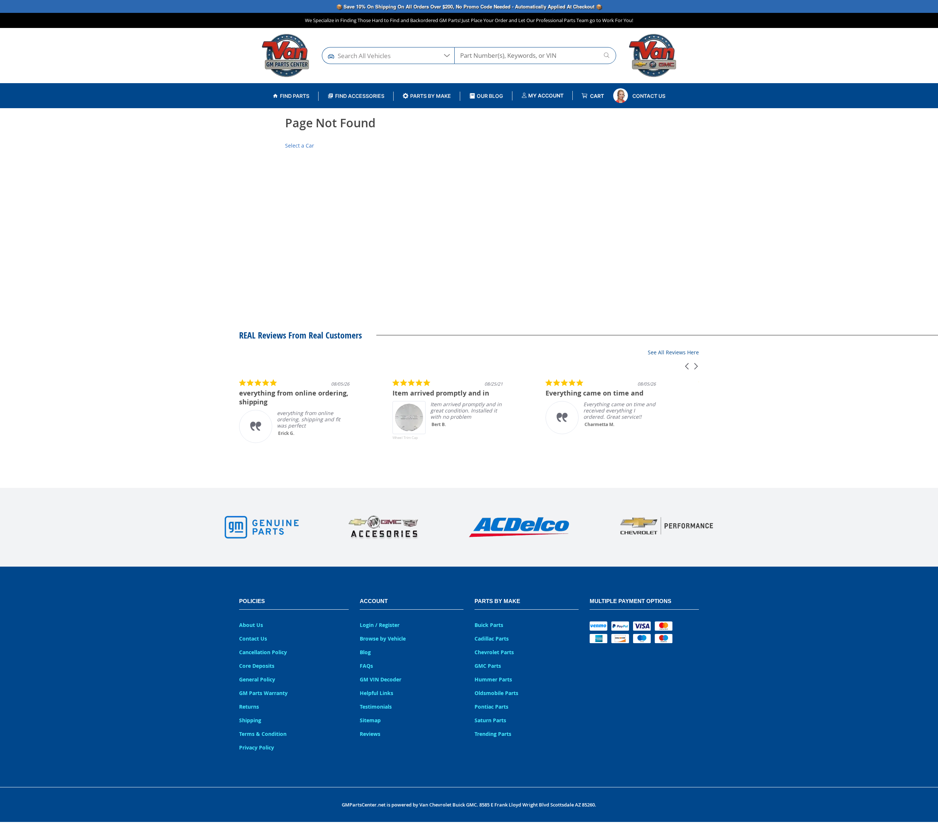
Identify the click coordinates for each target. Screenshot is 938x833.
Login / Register (379, 624)
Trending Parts (493, 733)
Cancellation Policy (263, 652)
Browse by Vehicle (383, 638)
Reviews (370, 733)
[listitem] (294, 411)
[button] (687, 366)
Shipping (250, 720)
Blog (365, 652)
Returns (249, 706)
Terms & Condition (263, 733)
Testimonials (376, 706)
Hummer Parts (493, 679)
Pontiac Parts (491, 706)
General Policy (257, 679)
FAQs (366, 665)
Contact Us (648, 96)
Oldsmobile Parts (496, 693)
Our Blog (490, 96)
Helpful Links (376, 693)
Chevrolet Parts (494, 652)
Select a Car (299, 145)
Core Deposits (256, 665)
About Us (251, 624)
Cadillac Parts (492, 638)
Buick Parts (489, 624)
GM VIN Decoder (380, 679)
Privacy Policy (256, 747)
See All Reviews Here (673, 352)
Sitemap (370, 720)
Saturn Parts (490, 720)
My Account (545, 95)
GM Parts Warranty (263, 693)
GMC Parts (488, 665)
